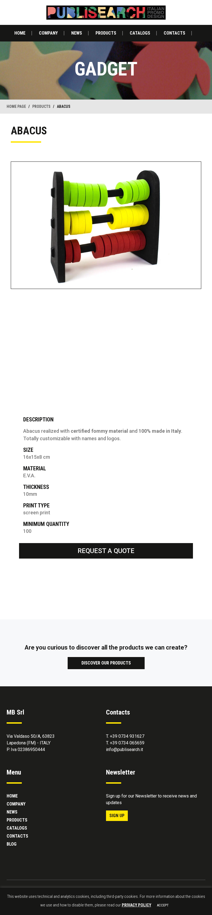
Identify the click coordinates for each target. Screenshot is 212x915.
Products (106, 33)
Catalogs (140, 33)
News (76, 33)
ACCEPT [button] (163, 905)
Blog (12, 844)
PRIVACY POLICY (136, 905)
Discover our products (106, 663)
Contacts (174, 33)
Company (48, 33)
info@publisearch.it (124, 749)
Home (19, 33)
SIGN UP (116, 815)
